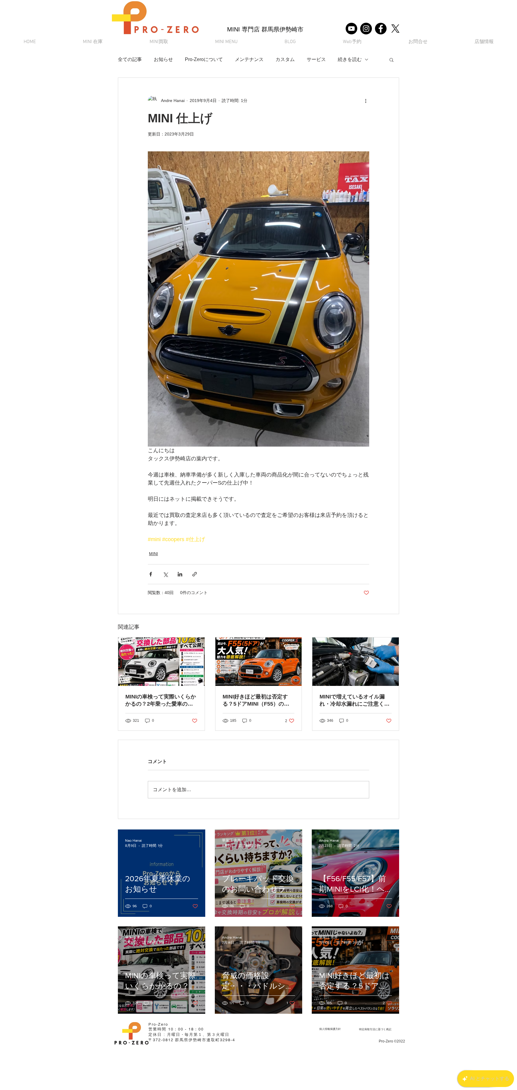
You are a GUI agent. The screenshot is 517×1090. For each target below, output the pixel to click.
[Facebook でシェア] (150, 574)
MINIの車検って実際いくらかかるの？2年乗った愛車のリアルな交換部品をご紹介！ (160, 700)
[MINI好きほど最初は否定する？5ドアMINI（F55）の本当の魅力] (258, 661)
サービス (316, 59)
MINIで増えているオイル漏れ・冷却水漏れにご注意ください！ (355, 700)
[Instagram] (366, 28)
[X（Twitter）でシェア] (165, 574)
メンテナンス (249, 59)
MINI (153, 553)
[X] (395, 28)
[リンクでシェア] (194, 574)
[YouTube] (351, 28)
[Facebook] (381, 28)
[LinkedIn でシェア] (180, 574)
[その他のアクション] (365, 100)
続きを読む (350, 59)
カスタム (285, 59)
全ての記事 (130, 59)
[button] (226, 42)
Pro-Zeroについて (204, 59)
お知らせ (163, 59)
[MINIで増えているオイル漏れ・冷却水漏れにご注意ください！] (355, 661)
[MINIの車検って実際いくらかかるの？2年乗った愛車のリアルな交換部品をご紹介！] (161, 661)
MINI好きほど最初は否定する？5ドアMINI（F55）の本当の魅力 (256, 700)
